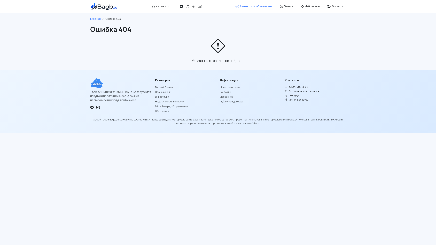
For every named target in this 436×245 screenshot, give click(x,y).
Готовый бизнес (164, 87)
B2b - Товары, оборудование (172, 106)
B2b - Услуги (162, 111)
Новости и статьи (230, 87)
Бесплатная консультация (304, 91)
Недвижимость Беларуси (169, 101)
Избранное (226, 96)
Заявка (288, 6)
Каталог (161, 6)
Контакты (225, 92)
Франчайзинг (162, 92)
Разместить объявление (256, 6)
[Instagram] (187, 6)
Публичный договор (231, 101)
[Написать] (200, 6)
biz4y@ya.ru (295, 95)
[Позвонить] (194, 6)
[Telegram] (181, 6)
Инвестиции (162, 96)
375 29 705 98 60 (298, 86)
